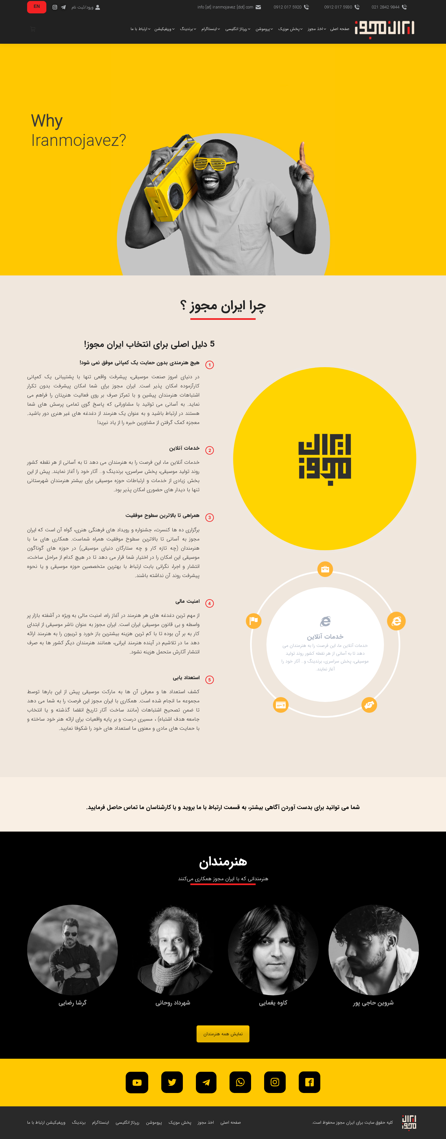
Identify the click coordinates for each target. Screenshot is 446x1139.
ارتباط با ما (209, 807)
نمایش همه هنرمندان (223, 1034)
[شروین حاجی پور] (373, 950)
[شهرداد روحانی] (173, 950)
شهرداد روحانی (172, 1002)
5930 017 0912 (338, 7)
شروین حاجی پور (373, 1002)
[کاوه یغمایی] (273, 950)
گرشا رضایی (72, 1002)
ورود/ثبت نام (82, 7)
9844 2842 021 (385, 7)
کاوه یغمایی (273, 1002)
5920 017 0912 (287, 7)
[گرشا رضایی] (72, 950)
